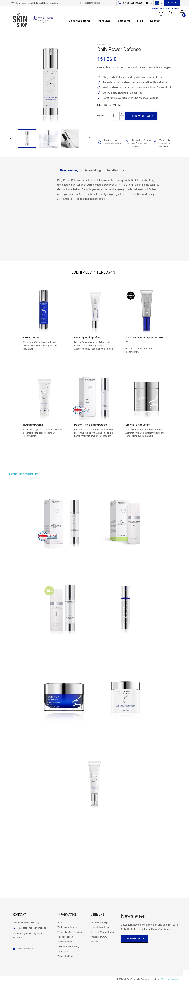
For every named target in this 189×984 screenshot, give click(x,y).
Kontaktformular (25, 948)
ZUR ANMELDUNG (134, 938)
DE (148, 2)
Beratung (124, 20)
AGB (59, 922)
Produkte (104, 20)
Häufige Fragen (65, 936)
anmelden (174, 8)
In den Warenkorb (141, 115)
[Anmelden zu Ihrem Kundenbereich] (170, 14)
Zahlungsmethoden (67, 927)
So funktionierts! (80, 20)
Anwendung (93, 170)
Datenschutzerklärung (68, 946)
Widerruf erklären (65, 956)
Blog (140, 20)
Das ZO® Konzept (99, 922)
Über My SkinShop (100, 927)
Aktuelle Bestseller (24, 474)
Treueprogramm (99, 936)
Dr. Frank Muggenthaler (102, 932)
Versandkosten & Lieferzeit (70, 932)
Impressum (63, 951)
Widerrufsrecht (64, 941)
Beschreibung (69, 170)
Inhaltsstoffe (115, 170)
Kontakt (155, 20)
